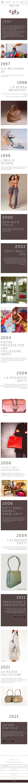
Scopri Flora (19, 617)
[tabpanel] (14, 51)
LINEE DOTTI (8, 741)
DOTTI (8, 2)
